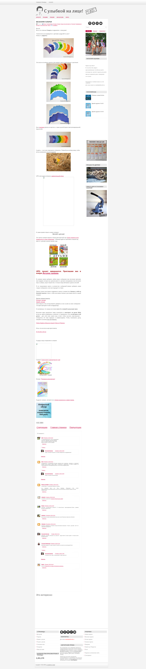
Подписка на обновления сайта (92, 652)
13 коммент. (55, 25)
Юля (42, 461)
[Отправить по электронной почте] (37, 422)
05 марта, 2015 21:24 (55, 543)
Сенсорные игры (43, 25)
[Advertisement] (59, 611)
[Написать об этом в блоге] (38, 422)
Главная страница (41, 2)
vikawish (43, 497)
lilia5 (42, 437)
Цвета (49, 25)
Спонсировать (88, 655)
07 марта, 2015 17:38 (59, 553)
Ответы (43, 447)
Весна (45, 24)
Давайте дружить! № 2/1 (97, 103)
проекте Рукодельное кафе (57, 498)
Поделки (73, 24)
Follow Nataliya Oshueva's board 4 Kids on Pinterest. (50, 323)
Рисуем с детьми (41, 641)
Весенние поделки (89, 636)
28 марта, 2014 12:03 (49, 505)
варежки (41, 127)
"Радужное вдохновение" (48, 379)
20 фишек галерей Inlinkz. (98, 95)
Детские (55, 24)
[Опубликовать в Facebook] (41, 422)
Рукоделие (52, 17)
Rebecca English (45, 484)
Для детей (39, 634)
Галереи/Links (50, 24)
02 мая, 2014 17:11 (55, 534)
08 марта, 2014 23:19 (48, 437)
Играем (58, 24)
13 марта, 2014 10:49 (59, 473)
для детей (38, 17)
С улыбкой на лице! (50, 664)
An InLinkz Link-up (41, 331)
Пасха (86, 649)
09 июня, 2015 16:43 (49, 564)
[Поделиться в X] (39, 422)
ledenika (43, 515)
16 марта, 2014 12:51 (53, 484)
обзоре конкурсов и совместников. (64, 400)
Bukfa (42, 564)
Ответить (44, 444)
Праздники (45, 17)
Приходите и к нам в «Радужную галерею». (54, 566)
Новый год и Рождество (90, 646)
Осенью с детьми (41, 300)
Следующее (42, 427)
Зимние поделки (88, 634)
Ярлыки (95, 31)
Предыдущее (75, 427)
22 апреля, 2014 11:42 (50, 515)
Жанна (42, 505)
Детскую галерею (50, 273)
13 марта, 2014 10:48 (59, 450)
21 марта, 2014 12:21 (50, 497)
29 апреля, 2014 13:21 (51, 524)
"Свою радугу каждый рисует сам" (50, 359)
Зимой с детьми (40, 302)
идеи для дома (60, 17)
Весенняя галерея (44, 22)
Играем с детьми (41, 639)
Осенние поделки (89, 641)
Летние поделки (88, 639)
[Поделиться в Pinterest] (42, 422)
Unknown (43, 524)
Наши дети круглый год (66, 24)
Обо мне (88, 31)
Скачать (67, 17)
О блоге (51, 2)
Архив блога (102, 31)
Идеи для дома (40, 649)
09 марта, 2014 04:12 (48, 461)
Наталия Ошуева (49, 450)
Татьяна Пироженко (45, 543)
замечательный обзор (57, 176)
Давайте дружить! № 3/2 (97, 111)
